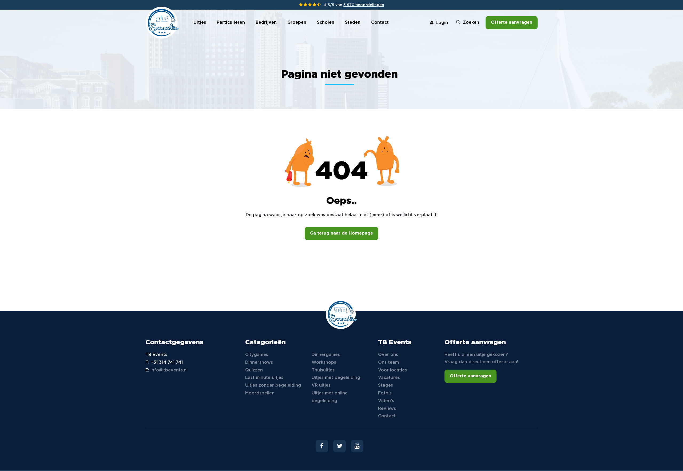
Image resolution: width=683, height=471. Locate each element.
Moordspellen (260, 393)
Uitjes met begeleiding (336, 378)
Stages (385, 385)
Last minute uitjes (264, 378)
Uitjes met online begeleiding (330, 397)
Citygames (256, 355)
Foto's (385, 393)
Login (442, 23)
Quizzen (254, 370)
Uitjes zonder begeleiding (273, 385)
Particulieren (231, 23)
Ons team (388, 363)
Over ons (388, 355)
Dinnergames (326, 355)
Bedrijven (266, 23)
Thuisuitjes (323, 370)
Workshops (324, 363)
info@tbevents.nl (169, 370)
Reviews (387, 409)
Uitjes (199, 23)
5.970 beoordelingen (363, 5)
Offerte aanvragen (511, 23)
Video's (386, 401)
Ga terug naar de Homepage (341, 233)
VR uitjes (321, 385)
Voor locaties (392, 370)
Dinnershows (259, 363)
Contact (380, 23)
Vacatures (389, 378)
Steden (352, 23)
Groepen (296, 23)
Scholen (325, 23)
